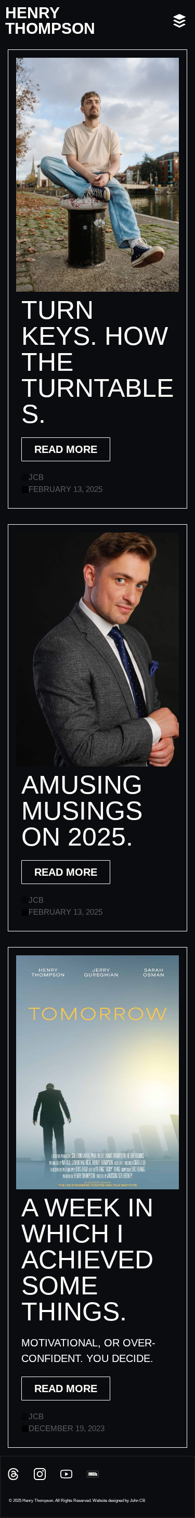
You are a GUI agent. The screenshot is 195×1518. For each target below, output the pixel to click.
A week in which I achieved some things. (87, 1259)
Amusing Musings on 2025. (81, 810)
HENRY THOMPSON (50, 20)
